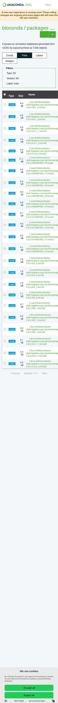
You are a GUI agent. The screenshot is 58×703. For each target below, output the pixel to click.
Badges (10, 61)
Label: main (13, 83)
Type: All (11, 73)
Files (24, 55)
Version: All (13, 78)
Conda (9, 55)
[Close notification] (55, 15)
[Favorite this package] (44, 34)
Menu (49, 4)
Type (11, 95)
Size (20, 95)
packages (38, 27)
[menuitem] (12, 73)
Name (31, 94)
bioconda (12, 27)
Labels (39, 55)
